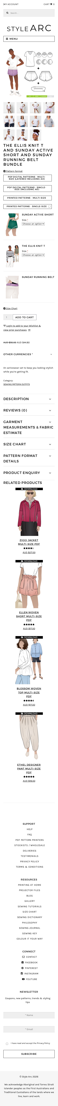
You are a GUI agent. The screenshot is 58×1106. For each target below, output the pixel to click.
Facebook (31, 962)
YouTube (31, 979)
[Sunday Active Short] (12, 224)
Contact (31, 957)
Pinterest (31, 968)
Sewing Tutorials (29, 906)
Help (30, 829)
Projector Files (29, 890)
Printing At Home (29, 885)
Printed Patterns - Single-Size (27, 206)
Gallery (29, 901)
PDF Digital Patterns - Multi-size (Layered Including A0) (26, 178)
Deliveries (29, 850)
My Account (11, 4)
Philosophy (29, 922)
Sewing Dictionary (29, 917)
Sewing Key (29, 933)
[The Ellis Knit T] (12, 256)
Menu (14, 38)
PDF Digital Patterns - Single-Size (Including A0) (26, 188)
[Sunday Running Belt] (12, 287)
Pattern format (13, 171)
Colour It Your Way (30, 938)
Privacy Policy (29, 861)
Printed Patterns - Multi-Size (26, 198)
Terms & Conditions (29, 867)
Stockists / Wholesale (29, 845)
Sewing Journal (29, 928)
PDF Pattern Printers (29, 840)
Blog (29, 895)
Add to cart (24, 317)
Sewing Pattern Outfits (16, 384)
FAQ (29, 834)
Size (25, 220)
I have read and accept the (30, 1043)
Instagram (31, 973)
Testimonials (30, 856)
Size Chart (10, 308)
